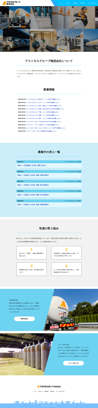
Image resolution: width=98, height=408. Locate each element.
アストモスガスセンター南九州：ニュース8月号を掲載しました (42, 99)
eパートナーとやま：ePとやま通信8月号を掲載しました (40, 131)
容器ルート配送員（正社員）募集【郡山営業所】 (33, 185)
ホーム (61, 3)
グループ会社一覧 (92, 3)
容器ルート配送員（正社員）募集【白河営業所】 (33, 195)
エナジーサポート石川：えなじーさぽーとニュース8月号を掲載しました (45, 128)
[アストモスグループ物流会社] (11, 3)
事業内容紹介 (24, 318)
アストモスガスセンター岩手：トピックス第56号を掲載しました (43, 118)
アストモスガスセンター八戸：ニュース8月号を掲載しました (42, 102)
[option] (49, 29)
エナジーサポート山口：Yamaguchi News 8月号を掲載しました (43, 121)
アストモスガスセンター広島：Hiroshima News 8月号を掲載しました (44, 108)
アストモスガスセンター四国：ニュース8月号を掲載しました (42, 115)
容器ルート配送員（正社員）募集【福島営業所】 (33, 204)
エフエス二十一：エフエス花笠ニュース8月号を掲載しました (42, 124)
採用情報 (75, 3)
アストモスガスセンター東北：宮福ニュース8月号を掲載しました (43, 105)
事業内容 (83, 3)
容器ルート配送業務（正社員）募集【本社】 (31, 165)
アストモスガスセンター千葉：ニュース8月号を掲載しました (42, 112)
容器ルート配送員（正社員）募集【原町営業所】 (33, 175)
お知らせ (68, 3)
